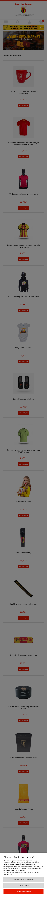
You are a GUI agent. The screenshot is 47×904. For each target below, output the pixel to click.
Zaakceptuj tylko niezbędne (23, 879)
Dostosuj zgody (23, 885)
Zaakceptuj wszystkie (23, 891)
